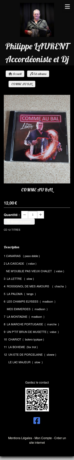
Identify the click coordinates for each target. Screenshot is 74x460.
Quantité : (12, 214)
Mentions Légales (20, 438)
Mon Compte (43, 438)
